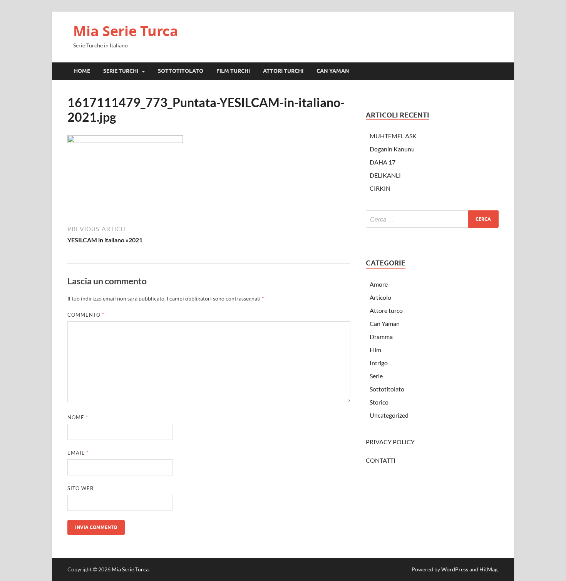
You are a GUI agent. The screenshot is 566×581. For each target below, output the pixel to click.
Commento (85, 315)
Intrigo (379, 362)
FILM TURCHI (233, 71)
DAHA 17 (382, 162)
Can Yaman (385, 323)
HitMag (488, 569)
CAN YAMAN (332, 71)
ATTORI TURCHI (283, 71)
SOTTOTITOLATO (180, 71)
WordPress (454, 569)
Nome (77, 417)
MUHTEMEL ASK (393, 135)
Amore (379, 284)
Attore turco (386, 310)
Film (375, 349)
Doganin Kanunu (392, 149)
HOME (82, 71)
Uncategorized (389, 415)
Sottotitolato (387, 389)
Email (78, 453)
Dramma (381, 336)
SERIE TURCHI (120, 71)
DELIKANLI (385, 175)
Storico (379, 402)
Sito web (80, 488)
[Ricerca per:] (432, 219)
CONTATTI (380, 460)
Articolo (380, 297)
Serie (376, 375)
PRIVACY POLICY (390, 441)
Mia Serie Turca (125, 31)
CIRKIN (380, 188)
